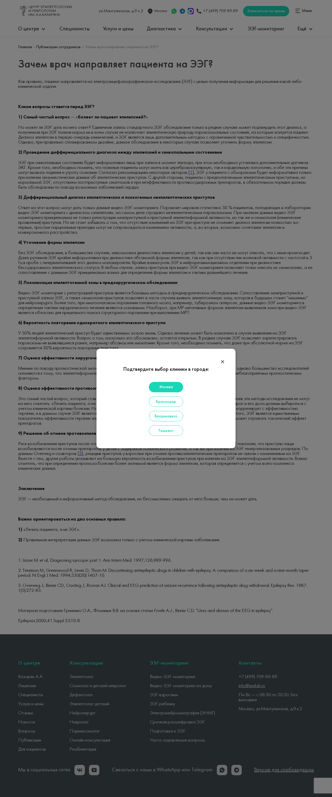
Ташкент (166, 431)
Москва (166, 387)
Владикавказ (166, 416)
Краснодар (166, 402)
